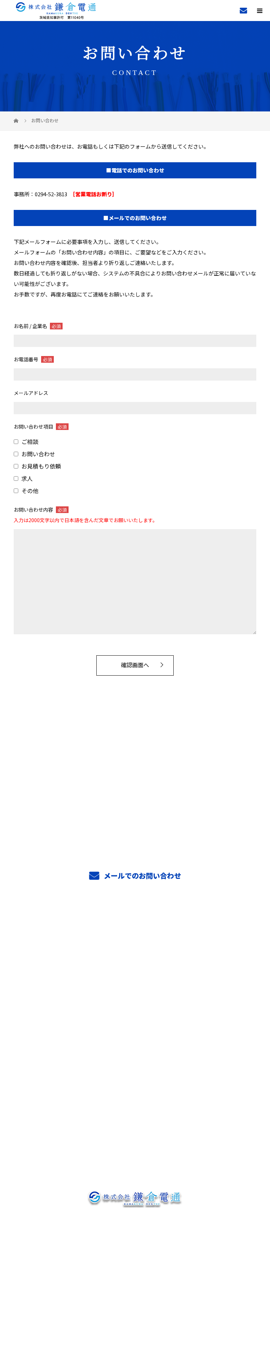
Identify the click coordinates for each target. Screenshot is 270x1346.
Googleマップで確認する (135, 1242)
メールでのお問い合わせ (141, 875)
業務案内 (135, 952)
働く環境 (135, 1015)
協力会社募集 (135, 1078)
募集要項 (135, 1057)
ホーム (135, 931)
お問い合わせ (135, 1161)
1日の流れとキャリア (135, 1036)
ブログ (135, 1140)
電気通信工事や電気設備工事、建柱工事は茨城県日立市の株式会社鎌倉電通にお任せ (135, 1277)
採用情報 (135, 994)
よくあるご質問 (135, 1098)
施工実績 (135, 973)
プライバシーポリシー (135, 1289)
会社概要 (135, 1119)
